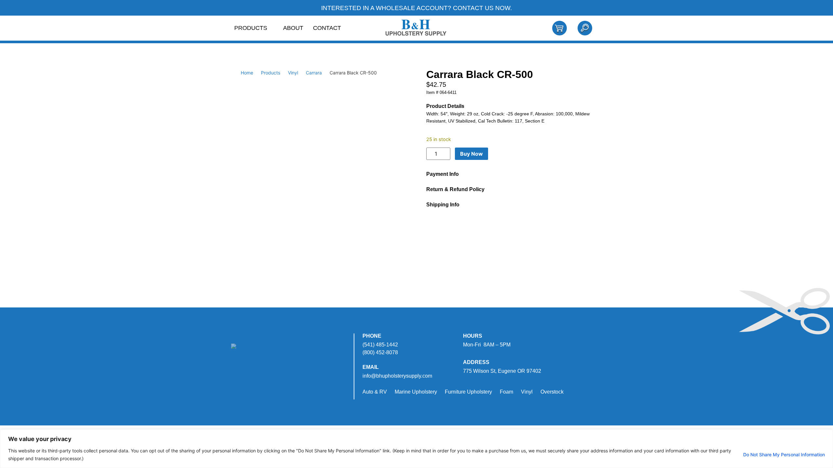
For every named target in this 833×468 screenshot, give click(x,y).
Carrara (314, 72)
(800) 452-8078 (380, 352)
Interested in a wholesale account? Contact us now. (416, 8)
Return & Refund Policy (455, 189)
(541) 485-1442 (380, 344)
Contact (327, 28)
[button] (506, 174)
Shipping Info (442, 204)
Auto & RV (374, 392)
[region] (416, 448)
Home (247, 72)
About (293, 28)
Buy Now (471, 153)
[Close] (826, 435)
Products (250, 28)
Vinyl (293, 72)
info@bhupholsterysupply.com (397, 376)
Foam (506, 392)
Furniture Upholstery (468, 392)
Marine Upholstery (416, 392)
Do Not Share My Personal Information (784, 454)
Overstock (552, 392)
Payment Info (442, 174)
